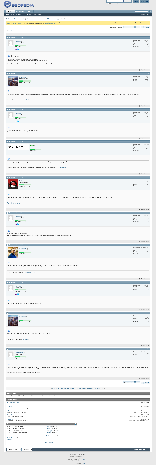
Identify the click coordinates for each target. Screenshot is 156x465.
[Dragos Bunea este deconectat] (13, 252)
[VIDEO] (48, 432)
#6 (148, 212)
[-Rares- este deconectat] (18, 147)
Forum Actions (27, 14)
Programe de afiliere (12, 419)
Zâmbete (48, 428)
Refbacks (9, 440)
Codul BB (48, 426)
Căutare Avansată (145, 14)
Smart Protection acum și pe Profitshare (63, 388)
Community (18, 14)
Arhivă (144, 449)
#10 (148, 349)
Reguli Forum (49, 442)
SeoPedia (83, 463)
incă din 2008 (29, 22)
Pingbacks (10, 438)
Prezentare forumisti (49, 23)
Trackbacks (49, 436)
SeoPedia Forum (137, 449)
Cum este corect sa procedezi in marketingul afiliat (90, 388)
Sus (148, 449)
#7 (148, 244)
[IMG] (51, 430)
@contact (26, 100)
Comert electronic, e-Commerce (36, 19)
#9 (148, 312)
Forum (10, 11)
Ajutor (136, 1)
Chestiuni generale (19, 19)
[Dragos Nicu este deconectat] (13, 81)
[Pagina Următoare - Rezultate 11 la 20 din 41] (142, 27)
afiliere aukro (10, 410)
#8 (148, 282)
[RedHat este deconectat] (13, 184)
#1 (148, 37)
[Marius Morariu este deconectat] (11, 354)
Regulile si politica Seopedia (14, 23)
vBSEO (83, 459)
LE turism (9, 406)
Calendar (12, 14)
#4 (148, 141)
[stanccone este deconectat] (11, 43)
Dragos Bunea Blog (29, 273)
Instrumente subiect (136, 34)
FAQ (7, 14)
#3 (148, 109)
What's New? (20, 11)
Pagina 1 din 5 (129, 27)
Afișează (146, 34)
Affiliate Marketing (52, 19)
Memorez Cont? (114, 3)
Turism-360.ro (11, 415)
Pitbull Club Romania (13, 203)
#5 (148, 177)
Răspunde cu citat (145, 70)
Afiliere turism (15, 31)
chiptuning (63, 167)
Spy (29, 11)
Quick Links (37, 14)
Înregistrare (144, 1)
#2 (148, 73)
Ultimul (146, 27)
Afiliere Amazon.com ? (13, 402)
